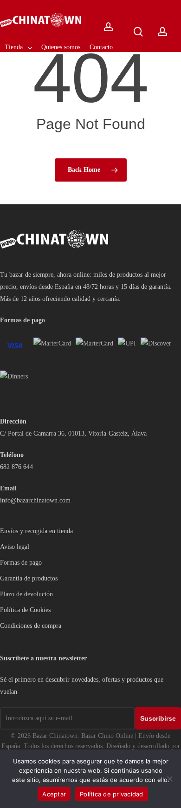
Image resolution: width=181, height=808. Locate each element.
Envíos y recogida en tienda (36, 531)
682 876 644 (16, 466)
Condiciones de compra (30, 625)
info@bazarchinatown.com (35, 500)
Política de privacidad (111, 794)
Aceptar (54, 794)
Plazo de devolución (26, 594)
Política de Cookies (25, 609)
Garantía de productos (29, 578)
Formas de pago (21, 562)
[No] (169, 778)
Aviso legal (14, 546)
